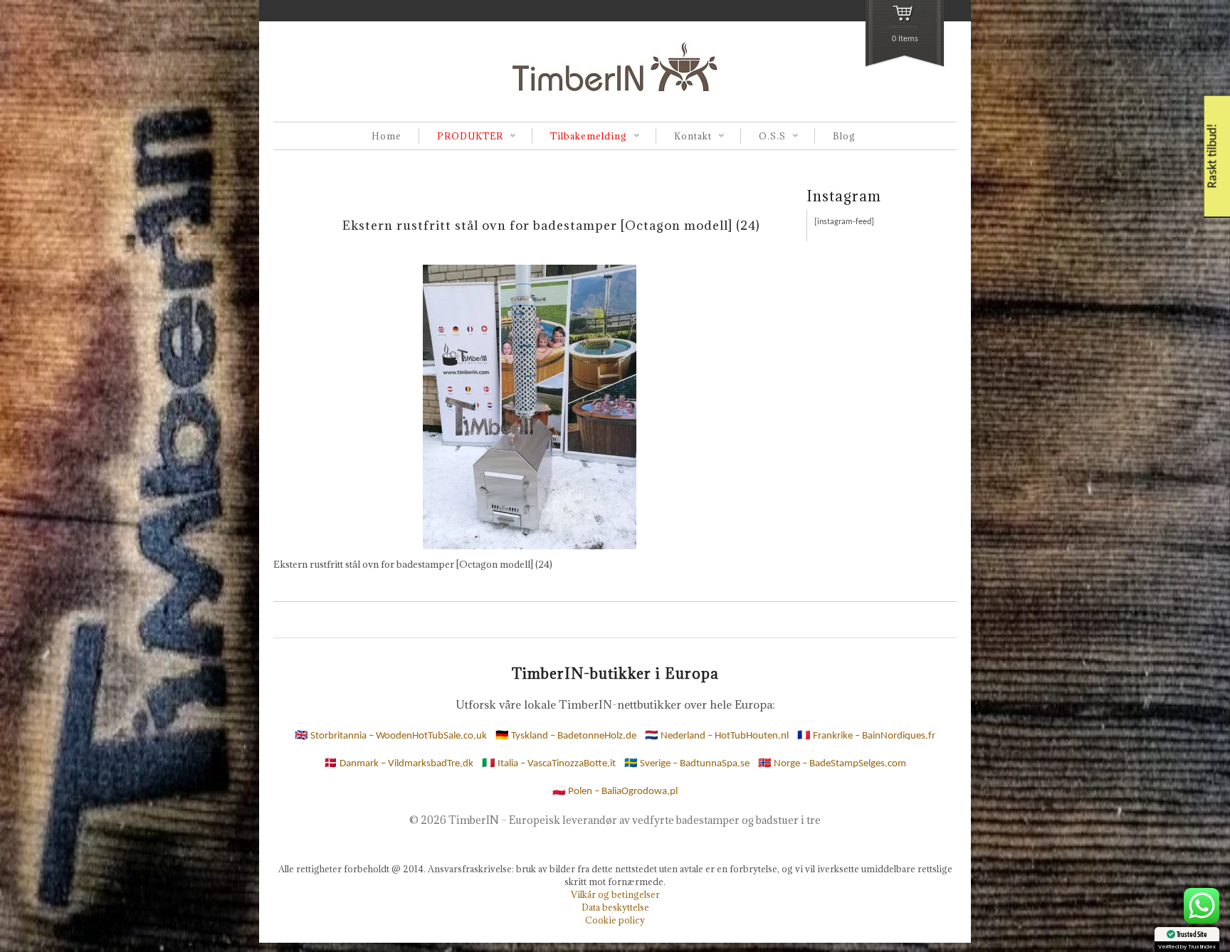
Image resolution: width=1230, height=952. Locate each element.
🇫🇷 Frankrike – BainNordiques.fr (866, 736)
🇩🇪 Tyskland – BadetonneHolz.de (565, 736)
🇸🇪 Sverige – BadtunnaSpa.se (687, 763)
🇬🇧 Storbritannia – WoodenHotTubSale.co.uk (391, 736)
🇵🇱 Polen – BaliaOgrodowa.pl (615, 791)
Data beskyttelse (615, 907)
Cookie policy (615, 920)
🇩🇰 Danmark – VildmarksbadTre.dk (398, 763)
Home (386, 136)
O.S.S (763, 137)
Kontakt (684, 137)
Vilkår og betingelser (615, 894)
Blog (844, 136)
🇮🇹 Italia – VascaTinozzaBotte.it (549, 763)
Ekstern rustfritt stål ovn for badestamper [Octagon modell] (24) (551, 225)
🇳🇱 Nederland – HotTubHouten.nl (717, 736)
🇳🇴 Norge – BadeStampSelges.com (832, 763)
